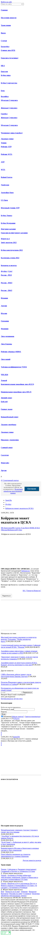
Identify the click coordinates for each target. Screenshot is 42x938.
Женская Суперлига (9, 108)
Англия (4, 306)
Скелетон (5, 455)
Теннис (4, 143)
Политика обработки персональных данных (20, 895)
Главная (4, 10)
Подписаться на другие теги (12, 699)
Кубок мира (6, 75)
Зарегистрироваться (32, 716)
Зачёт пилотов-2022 (9, 242)
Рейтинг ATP (6, 147)
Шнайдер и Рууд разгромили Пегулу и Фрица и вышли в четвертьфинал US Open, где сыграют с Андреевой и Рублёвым (19, 885)
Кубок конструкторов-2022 (12, 250)
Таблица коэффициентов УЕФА (14, 367)
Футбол (4, 271)
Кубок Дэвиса (6, 215)
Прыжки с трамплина (10, 440)
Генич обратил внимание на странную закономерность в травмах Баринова (15, 855)
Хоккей (4, 380)
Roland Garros (6, 177)
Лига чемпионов (7, 336)
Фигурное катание (8, 229)
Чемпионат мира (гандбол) (12, 133)
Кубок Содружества (9, 83)
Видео (3, 33)
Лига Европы (6, 344)
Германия (5, 321)
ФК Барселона (6, 528)
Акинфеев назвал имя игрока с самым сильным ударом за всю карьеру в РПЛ (19, 652)
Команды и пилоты (9, 265)
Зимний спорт (6, 398)
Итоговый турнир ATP (10, 208)
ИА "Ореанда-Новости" (32, 591)
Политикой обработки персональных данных (13, 491)
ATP (2, 162)
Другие (4, 470)
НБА (3, 66)
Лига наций (5, 359)
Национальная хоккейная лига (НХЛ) (16, 392)
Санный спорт (7, 447)
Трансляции (6, 25)
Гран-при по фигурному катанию (14, 233)
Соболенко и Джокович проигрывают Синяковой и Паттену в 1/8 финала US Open (18, 870)
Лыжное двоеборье (8, 425)
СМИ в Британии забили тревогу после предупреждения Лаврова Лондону (16, 675)
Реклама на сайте (15, 894)
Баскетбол (5, 46)
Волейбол (5, 96)
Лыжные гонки (7, 139)
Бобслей (4, 402)
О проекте (27, 894)
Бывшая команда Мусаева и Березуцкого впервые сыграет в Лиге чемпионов (20, 849)
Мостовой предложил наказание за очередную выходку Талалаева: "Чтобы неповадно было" (19, 639)
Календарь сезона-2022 (10, 258)
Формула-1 (5, 239)
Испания (4, 298)
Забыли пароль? (18, 716)
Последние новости (8, 18)
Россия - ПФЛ (6, 290)
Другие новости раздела (32, 860)
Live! (10, 271)
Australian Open (7, 193)
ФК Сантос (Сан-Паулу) (21, 528)
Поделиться (6, 596)
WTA (3, 170)
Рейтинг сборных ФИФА (11, 352)
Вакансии (32, 892)
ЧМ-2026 (4, 375)
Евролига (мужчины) (9, 58)
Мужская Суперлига (9, 100)
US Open (4, 200)
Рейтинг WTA (6, 154)
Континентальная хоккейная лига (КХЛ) (17, 384)
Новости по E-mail (12, 892)
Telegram (24, 892)
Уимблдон (5, 185)
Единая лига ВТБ (8, 50)
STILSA (16, 719)
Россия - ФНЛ (6, 283)
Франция (4, 329)
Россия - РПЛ (6, 275)
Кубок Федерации (8, 223)
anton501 (16, 737)
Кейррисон (12, 530)
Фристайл (5, 463)
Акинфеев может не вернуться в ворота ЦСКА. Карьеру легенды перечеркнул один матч (19, 664)
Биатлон (4, 71)
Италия (4, 313)
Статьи (4, 41)
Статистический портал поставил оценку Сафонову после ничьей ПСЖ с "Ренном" (21, 646)
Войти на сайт (6, 2)
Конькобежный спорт (9, 417)
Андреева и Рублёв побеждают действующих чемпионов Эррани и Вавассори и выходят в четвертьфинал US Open (19, 877)
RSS (2, 892)
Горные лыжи (6, 409)
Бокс (3, 91)
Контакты (4, 894)
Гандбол (4, 114)
